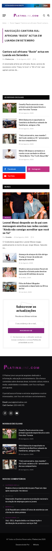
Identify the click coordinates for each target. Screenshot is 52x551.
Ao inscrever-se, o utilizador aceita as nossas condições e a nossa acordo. (26, 339)
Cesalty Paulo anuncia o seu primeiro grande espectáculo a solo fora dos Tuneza (32, 107)
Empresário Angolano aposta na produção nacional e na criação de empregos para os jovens (26, 500)
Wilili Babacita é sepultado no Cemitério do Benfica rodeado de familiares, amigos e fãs (33, 122)
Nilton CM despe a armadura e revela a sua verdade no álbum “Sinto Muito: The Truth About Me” (34, 153)
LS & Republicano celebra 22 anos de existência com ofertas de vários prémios (26, 511)
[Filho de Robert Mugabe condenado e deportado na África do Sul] (10, 287)
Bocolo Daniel (11, 517)
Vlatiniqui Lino (11, 485)
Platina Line (36, 539)
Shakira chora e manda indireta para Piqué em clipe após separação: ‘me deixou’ (26, 489)
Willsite (36, 545)
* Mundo (7, 217)
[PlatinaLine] (26, 15)
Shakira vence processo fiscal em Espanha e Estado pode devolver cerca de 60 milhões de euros (33, 271)
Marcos (8, 507)
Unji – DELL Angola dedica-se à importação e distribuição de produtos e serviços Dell (23, 522)
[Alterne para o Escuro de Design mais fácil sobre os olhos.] (44, 15)
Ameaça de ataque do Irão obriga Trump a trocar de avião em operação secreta (33, 257)
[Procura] (48, 15)
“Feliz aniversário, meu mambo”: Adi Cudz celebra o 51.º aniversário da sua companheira (34, 138)
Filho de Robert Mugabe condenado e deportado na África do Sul (33, 286)
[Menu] (4, 15)
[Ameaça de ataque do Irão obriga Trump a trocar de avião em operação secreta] (10, 258)
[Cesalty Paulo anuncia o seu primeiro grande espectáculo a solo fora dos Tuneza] (10, 108)
